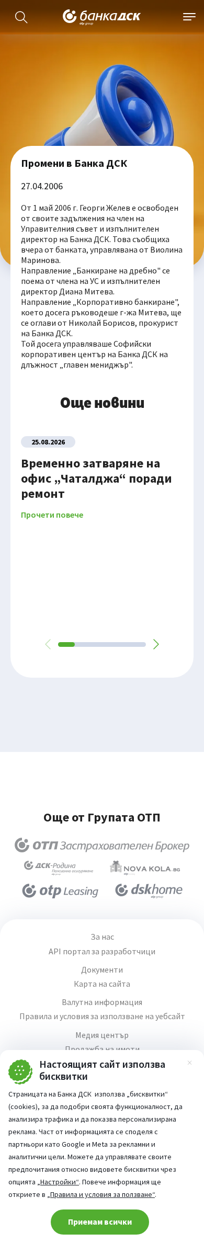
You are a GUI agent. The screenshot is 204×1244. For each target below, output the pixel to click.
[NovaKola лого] (145, 868)
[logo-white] (102, 17)
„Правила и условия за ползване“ (101, 1194)
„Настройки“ (58, 1181)
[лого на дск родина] (58, 868)
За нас (102, 937)
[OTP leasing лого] (60, 891)
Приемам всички (100, 1221)
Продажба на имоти (102, 1049)
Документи (102, 970)
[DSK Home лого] (149, 891)
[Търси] (21, 17)
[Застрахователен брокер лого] (102, 845)
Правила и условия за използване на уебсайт (102, 1016)
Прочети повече (52, 515)
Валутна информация (102, 1002)
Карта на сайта (102, 984)
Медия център (102, 1035)
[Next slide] (155, 644)
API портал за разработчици (102, 951)
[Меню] (189, 17)
